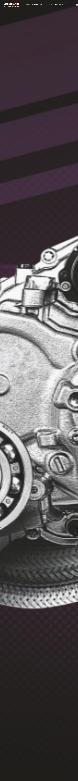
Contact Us (59, 5)
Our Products (37, 5)
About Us (49, 5)
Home (28, 5)
